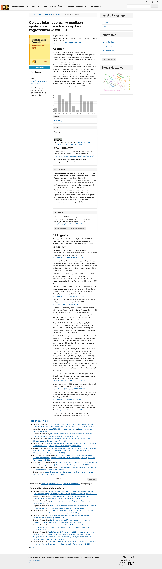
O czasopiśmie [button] (56, 6)
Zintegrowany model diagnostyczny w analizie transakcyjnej (72, 515)
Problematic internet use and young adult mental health (77, 467)
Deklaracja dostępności (34, 563)
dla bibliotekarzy (109, 51)
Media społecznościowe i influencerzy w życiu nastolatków (69, 438)
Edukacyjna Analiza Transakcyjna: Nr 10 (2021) (72, 465)
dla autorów (107, 46)
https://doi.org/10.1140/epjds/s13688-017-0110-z (70, 389)
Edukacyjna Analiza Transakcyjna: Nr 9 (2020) (49, 453)
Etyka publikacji (95, 6)
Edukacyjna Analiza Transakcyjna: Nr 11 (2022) (49, 441)
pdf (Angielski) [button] (39, 67)
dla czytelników (108, 42)
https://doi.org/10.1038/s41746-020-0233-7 (68, 257)
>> (35, 547)
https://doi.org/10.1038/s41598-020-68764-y (69, 381)
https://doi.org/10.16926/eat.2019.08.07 (70, 410)
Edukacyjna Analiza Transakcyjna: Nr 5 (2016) (49, 518)
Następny (92, 479)
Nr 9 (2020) (60, 15)
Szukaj (154, 6)
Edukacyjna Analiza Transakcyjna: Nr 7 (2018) (64, 436)
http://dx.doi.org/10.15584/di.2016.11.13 (66, 304)
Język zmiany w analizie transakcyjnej (64, 501)
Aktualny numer (18, 6)
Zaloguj (158, 2)
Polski (105, 27)
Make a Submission (109, 59)
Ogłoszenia (42, 6)
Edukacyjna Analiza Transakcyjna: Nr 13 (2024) (50, 470)
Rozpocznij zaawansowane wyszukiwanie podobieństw (60, 484)
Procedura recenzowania (76, 6)
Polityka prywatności (34, 560)
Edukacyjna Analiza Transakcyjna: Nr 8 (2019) (80, 426)
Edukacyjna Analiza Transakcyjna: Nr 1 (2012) (63, 513)
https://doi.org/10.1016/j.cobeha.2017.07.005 (68, 296)
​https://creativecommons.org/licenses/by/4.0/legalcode (73, 156)
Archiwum (31, 6)
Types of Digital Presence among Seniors (62, 429)
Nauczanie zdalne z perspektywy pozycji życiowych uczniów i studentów (70, 472)
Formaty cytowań (61, 228)
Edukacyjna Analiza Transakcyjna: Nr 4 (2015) (65, 522)
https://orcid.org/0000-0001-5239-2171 (67, 43)
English (105, 22)
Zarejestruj (149, 2)
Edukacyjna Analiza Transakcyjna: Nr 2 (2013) (75, 544)
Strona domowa (36, 15)
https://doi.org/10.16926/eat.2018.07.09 (67, 399)
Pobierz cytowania (77, 228)
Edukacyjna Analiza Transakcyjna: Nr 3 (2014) (68, 508)
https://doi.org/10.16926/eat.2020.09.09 (68, 224)
